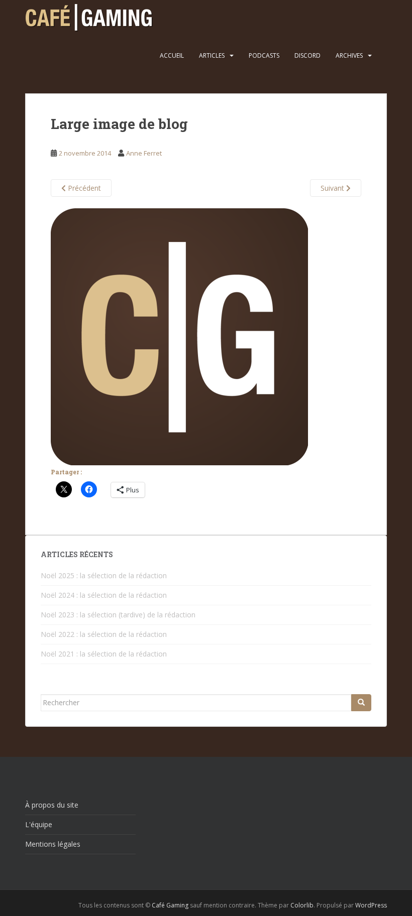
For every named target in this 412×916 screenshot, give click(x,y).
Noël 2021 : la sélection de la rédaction (104, 654)
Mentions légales (52, 844)
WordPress (371, 905)
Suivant (333, 188)
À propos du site (51, 805)
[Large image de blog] (179, 336)
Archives (349, 55)
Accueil (172, 55)
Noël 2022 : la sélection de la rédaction (104, 634)
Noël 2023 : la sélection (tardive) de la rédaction (118, 614)
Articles (212, 55)
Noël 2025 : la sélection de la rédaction (104, 575)
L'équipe (38, 824)
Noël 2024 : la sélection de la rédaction (104, 595)
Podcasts (264, 55)
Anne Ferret (144, 153)
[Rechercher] (361, 702)
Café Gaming (170, 905)
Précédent (83, 188)
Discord (307, 55)
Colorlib (302, 905)
